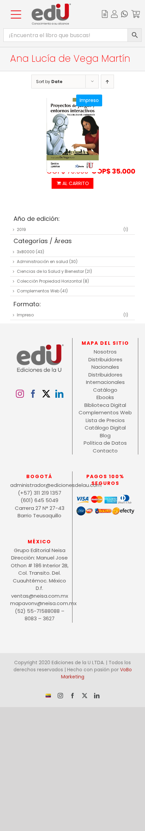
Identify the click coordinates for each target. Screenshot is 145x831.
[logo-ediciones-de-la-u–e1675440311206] (51, 5)
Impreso (25, 315)
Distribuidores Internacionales (105, 378)
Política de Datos (105, 442)
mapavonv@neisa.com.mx (39, 603)
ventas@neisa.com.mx (39, 595)
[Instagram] (20, 394)
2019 (21, 229)
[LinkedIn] (59, 394)
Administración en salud (42, 261)
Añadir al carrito (72, 183)
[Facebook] (33, 394)
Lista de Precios (105, 420)
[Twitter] (46, 394)
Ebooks (105, 397)
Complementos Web (38, 291)
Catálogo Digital (105, 427)
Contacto (105, 450)
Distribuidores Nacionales (105, 363)
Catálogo (105, 389)
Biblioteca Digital (105, 405)
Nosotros (105, 351)
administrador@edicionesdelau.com (39, 485)
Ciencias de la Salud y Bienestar (50, 271)
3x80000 (26, 252)
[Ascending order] (107, 81)
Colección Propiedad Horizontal (49, 281)
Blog (105, 435)
